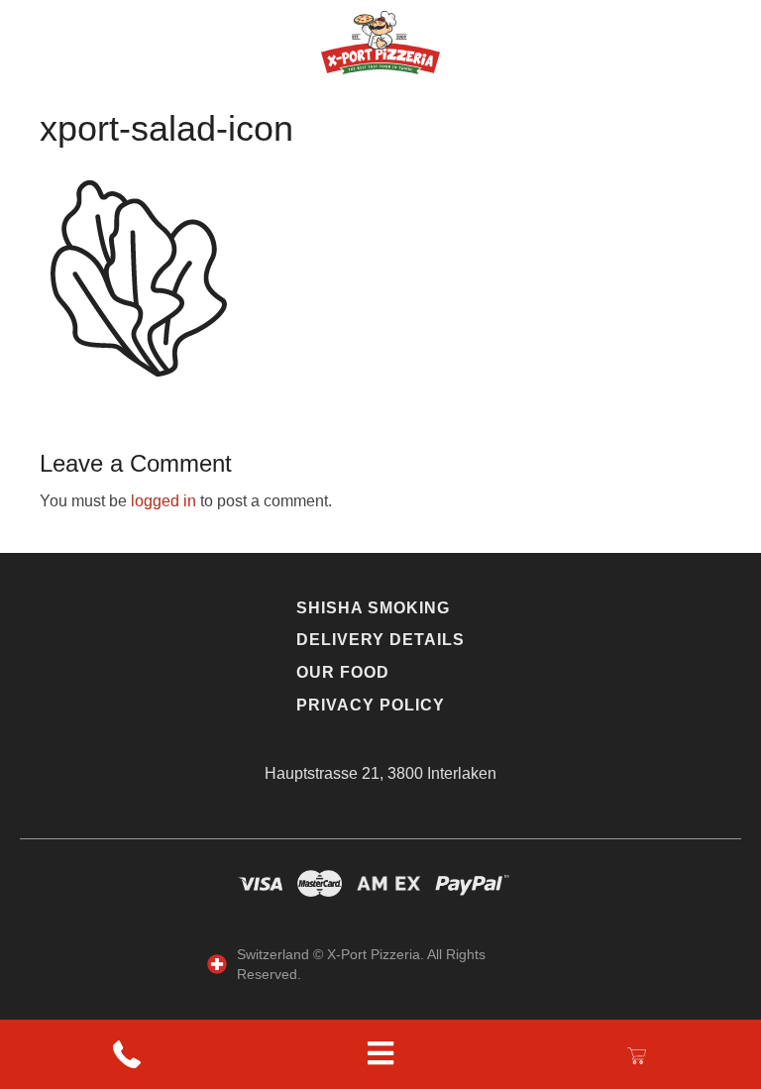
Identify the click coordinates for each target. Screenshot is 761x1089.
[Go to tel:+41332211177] (127, 1055)
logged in (163, 500)
